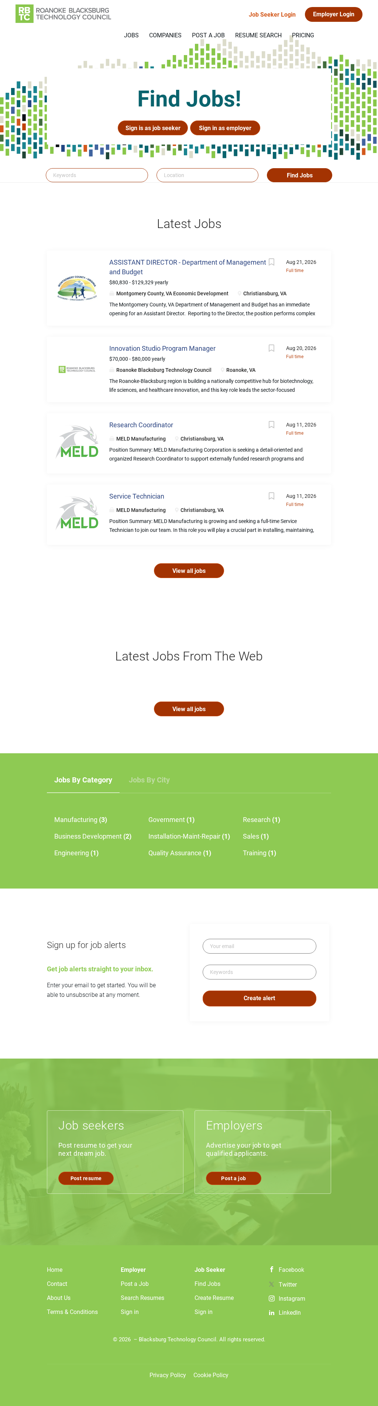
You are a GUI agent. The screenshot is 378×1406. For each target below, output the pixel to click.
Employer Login (333, 14)
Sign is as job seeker (153, 128)
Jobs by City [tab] (149, 779)
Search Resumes (142, 1297)
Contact (57, 1283)
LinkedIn (290, 1312)
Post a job (233, 1178)
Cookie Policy (210, 1375)
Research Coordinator (141, 425)
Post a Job (135, 1283)
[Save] (271, 263)
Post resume (86, 1178)
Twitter (288, 1284)
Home (54, 1269)
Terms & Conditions (72, 1311)
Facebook (291, 1269)
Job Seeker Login (272, 14)
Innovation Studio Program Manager (162, 348)
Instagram (292, 1298)
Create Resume (214, 1297)
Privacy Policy (168, 1375)
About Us (59, 1297)
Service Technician (136, 496)
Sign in (130, 1311)
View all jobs (189, 570)
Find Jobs (300, 175)
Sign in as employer (225, 128)
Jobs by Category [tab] (83, 779)
